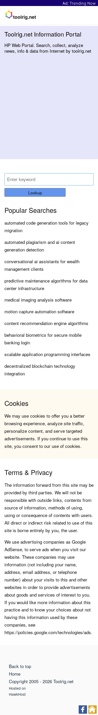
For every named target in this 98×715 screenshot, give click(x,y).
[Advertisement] (49, 110)
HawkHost (17, 694)
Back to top (20, 666)
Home (14, 673)
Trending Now (83, 3)
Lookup (35, 192)
